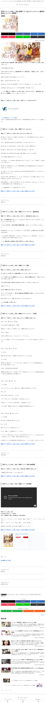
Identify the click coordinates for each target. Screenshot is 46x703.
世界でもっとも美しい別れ (26, 594)
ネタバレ (18, 594)
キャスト (14, 594)
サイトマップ (23, 699)
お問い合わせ (37, 699)
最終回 (33, 594)
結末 (39, 594)
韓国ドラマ (3, 596)
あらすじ (9, 594)
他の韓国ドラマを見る (6, 560)
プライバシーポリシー (8, 699)
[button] (38, 37)
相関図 (36, 594)
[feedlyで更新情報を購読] (12, 611)
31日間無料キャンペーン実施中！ (10, 117)
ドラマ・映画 (4, 594)
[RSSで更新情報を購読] (34, 611)
